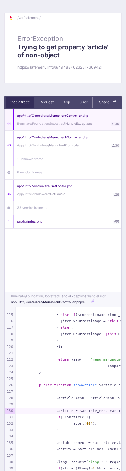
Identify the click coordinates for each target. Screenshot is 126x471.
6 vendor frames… (31, 172)
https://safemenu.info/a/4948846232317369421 (59, 67)
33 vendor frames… (32, 208)
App (66, 102)
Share (104, 102)
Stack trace (20, 102)
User (84, 102)
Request (46, 102)
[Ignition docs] (13, 18)
